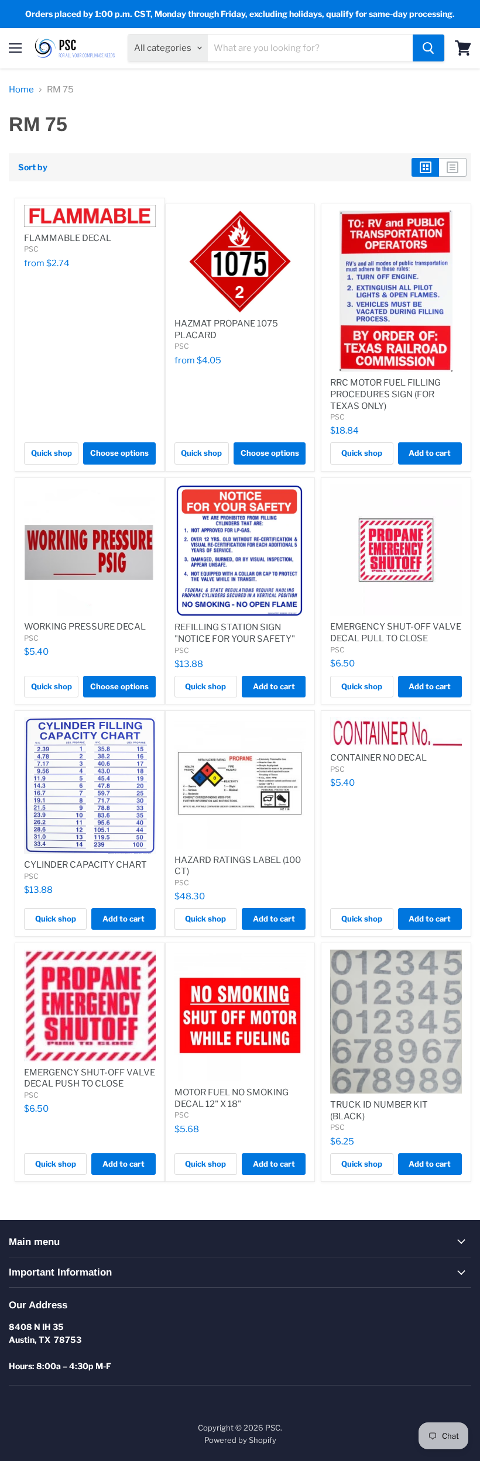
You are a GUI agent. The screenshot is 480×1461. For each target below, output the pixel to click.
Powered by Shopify (240, 1440)
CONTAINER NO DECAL (378, 757)
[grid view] (425, 167)
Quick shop (51, 453)
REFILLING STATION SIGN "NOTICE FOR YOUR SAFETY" (234, 633)
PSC (31, 249)
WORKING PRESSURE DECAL (85, 626)
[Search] (428, 48)
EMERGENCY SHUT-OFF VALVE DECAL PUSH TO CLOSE (89, 1078)
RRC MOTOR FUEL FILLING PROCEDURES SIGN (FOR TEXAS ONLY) (385, 394)
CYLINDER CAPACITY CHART (85, 865)
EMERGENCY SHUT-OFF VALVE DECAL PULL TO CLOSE (395, 632)
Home (21, 90)
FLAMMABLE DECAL (67, 238)
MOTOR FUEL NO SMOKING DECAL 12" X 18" (231, 1098)
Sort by (32, 167)
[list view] (453, 167)
